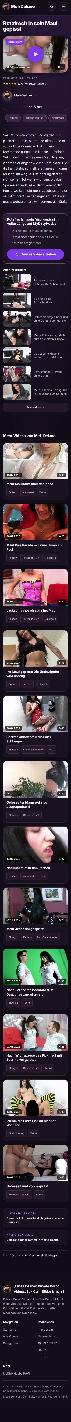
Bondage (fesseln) (19, 1194)
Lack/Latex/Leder (33, 749)
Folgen (50, 107)
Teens (42, 492)
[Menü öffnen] (64, 6)
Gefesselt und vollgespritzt (27, 1186)
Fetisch (13, 117)
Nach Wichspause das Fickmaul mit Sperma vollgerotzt (34, 1058)
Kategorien (10, 1343)
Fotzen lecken (34, 117)
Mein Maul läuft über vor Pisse (29, 484)
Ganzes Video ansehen (42, 255)
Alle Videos (35, 407)
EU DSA (43, 1357)
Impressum (45, 1329)
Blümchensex (31, 814)
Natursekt (58, 117)
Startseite (9, 1329)
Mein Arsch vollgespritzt (25, 929)
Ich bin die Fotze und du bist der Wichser (31, 1123)
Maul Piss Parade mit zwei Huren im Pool (34, 547)
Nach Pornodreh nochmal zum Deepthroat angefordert (29, 992)
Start (5, 1255)
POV (51, 749)
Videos (16, 1255)
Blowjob (13, 749)
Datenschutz (46, 1336)
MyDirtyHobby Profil (18, 1373)
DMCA (42, 1350)
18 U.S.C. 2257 (47, 1343)
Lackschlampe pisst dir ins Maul (31, 610)
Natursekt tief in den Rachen (28, 868)
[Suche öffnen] (52, 6)
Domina (13, 684)
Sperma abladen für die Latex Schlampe (29, 739)
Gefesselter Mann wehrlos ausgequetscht (26, 805)
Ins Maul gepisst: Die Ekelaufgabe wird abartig (32, 674)
